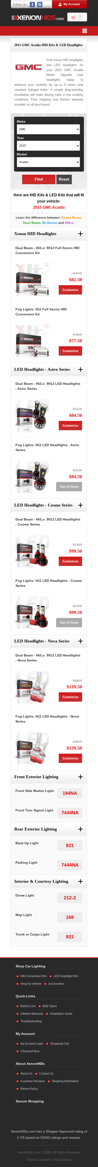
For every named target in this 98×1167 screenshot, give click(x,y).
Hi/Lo (69, 223)
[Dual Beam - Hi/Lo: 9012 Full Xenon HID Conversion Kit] (32, 279)
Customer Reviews (32, 1081)
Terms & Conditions (38, 1160)
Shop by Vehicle (30, 983)
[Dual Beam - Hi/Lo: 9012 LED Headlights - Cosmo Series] (32, 551)
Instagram (40, 4)
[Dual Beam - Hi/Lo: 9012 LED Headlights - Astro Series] (32, 415)
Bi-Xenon (49, 223)
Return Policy (29, 1088)
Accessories (56, 983)
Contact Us (46, 1073)
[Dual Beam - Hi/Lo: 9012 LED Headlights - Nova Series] (32, 687)
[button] (63, 1116)
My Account (72, 4)
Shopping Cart (59, 1043)
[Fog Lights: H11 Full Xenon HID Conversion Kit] (32, 340)
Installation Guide (61, 1013)
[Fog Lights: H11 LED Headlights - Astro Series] (32, 476)
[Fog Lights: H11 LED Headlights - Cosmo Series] (32, 612)
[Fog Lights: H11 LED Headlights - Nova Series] (32, 748)
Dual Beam (31, 223)
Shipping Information (65, 1081)
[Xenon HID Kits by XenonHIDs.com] (37, 17)
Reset (64, 179)
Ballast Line (28, 1006)
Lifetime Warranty (31, 1013)
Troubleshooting (31, 1021)
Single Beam (71, 217)
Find (39, 179)
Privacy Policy (63, 1160)
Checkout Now (29, 1051)
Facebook (32, 4)
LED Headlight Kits (66, 976)
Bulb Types (50, 1006)
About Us (26, 1073)
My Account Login (31, 1043)
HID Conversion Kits (33, 976)
